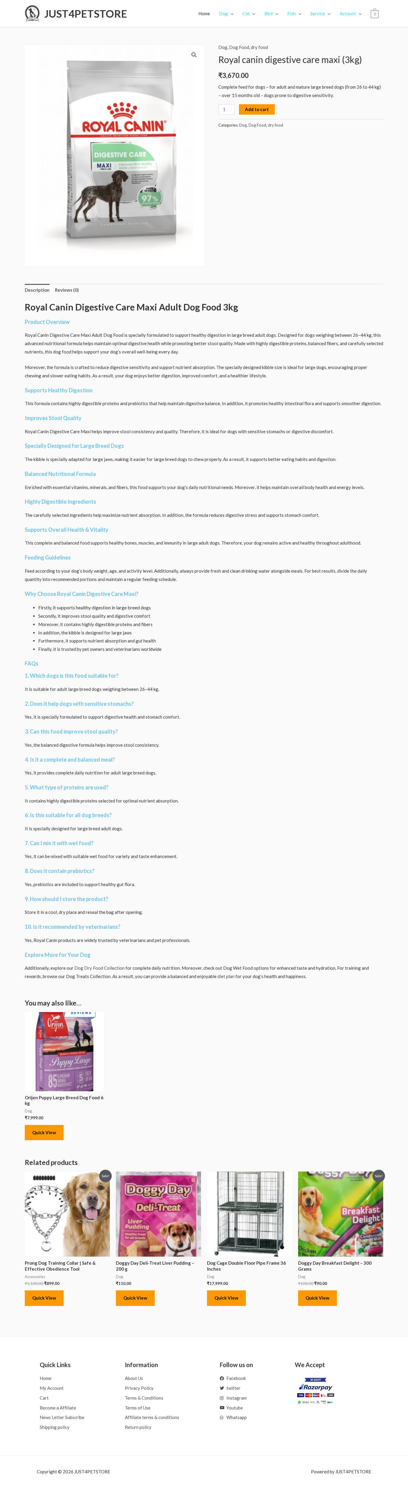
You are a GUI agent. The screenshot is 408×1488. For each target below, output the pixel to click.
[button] (194, 55)
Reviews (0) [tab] (67, 290)
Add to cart (257, 109)
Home (204, 13)
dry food (259, 47)
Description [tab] (37, 290)
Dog (222, 47)
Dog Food (239, 47)
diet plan (225, 976)
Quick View (44, 1132)
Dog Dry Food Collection (99, 968)
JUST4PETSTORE (85, 13)
